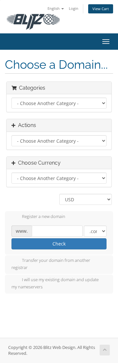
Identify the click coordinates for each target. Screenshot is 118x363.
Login (73, 8)
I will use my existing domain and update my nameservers (55, 283)
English (54, 8)
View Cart (100, 8)
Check (59, 244)
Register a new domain (43, 216)
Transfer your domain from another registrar (50, 263)
